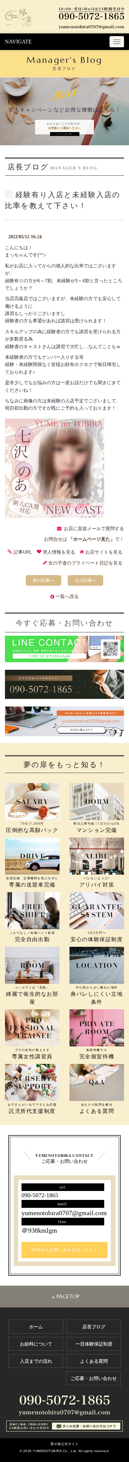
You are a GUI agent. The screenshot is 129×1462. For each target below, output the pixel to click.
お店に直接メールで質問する (94, 528)
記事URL (23, 552)
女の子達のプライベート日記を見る (85, 563)
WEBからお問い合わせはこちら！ (64, 1250)
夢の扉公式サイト (64, 1444)
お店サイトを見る (103, 552)
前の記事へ (43, 580)
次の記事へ (85, 580)
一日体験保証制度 (93, 1344)
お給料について (36, 1344)
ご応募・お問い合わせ (93, 1378)
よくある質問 (94, 1361)
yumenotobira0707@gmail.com (64, 1212)
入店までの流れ (36, 1361)
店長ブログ (94, 1326)
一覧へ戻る (67, 596)
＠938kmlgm (39, 1230)
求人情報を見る (59, 552)
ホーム (36, 1326)
